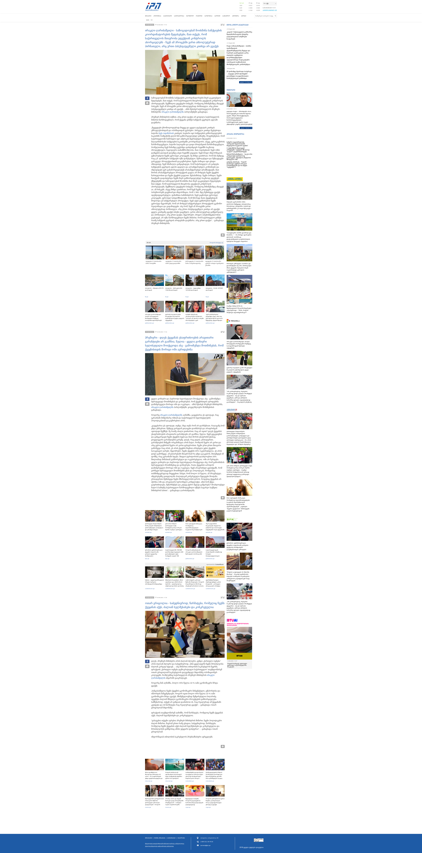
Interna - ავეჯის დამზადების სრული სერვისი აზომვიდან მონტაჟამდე (154, 582)
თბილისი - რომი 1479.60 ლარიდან (214, 289)
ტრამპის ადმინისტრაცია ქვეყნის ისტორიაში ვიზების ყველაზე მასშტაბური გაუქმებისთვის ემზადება (154, 554)
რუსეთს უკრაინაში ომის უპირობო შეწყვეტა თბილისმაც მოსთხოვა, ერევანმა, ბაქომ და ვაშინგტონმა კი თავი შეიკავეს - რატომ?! (239, 206)
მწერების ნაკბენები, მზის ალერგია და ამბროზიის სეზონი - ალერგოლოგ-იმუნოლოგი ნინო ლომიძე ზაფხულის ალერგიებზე (174, 584)
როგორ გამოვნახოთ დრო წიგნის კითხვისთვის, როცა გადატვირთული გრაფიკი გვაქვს (215, 801)
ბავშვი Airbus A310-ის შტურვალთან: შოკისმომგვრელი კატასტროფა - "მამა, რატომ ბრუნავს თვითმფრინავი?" (239, 309)
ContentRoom (219, 564)
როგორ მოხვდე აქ (216, 242)
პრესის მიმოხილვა (235, 134)
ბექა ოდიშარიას (166, 133)
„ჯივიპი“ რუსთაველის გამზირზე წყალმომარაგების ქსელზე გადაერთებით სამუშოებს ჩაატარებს (239, 35)
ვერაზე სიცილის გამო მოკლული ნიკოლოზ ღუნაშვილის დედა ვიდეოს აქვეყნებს (174, 317)
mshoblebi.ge (190, 781)
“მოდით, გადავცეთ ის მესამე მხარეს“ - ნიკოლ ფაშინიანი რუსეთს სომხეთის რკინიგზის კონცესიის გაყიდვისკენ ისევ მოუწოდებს (238, 576)
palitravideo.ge (149, 323)
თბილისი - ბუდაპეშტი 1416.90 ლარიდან (193, 289)
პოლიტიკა (157, 16)
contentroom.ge (150, 588)
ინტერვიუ (231, 90)
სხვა (147, 20)
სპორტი (217, 16)
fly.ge (146, 296)
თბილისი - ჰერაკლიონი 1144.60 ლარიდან (173, 289)
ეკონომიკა (208, 16)
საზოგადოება (179, 16)
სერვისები (171, 838)
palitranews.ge (190, 558)
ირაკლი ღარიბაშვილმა (173, 112)
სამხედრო (226, 16)
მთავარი (148, 16)
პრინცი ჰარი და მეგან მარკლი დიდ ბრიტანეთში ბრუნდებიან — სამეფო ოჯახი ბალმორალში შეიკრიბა (174, 802)
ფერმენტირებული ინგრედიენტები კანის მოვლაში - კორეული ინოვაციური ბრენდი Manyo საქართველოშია (214, 584)
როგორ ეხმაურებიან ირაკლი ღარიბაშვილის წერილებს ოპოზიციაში (194, 552)
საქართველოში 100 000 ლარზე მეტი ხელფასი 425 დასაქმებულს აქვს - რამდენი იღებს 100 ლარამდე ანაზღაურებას (174, 554)
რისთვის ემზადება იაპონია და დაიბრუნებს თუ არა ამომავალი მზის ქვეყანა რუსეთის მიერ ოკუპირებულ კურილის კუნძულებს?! (239, 268)
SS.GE (149, 242)
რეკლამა (181, 838)
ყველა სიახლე (245, 82)
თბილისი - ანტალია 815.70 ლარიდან (154, 289)
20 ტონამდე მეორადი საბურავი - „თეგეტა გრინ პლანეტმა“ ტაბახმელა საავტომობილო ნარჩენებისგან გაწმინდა (239, 75)
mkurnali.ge (148, 781)
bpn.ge (242, 3)
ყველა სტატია (245, 128)
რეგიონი (199, 16)
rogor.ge (188, 807)
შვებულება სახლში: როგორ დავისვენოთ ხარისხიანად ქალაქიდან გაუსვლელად (194, 801)
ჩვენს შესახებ (159, 838)
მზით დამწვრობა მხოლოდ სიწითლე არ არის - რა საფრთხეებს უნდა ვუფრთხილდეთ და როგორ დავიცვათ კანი (154, 776)
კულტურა (235, 16)
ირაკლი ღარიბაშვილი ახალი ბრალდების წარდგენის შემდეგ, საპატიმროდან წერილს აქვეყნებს (153, 318)
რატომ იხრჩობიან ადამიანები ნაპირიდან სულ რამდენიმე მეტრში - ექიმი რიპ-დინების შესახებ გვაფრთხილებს (174, 776)
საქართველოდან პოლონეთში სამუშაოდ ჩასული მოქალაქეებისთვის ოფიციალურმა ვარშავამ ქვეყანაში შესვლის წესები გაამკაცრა (215, 556)
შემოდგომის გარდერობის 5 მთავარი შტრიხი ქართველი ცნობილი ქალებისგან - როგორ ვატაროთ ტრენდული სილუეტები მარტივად (154, 803)
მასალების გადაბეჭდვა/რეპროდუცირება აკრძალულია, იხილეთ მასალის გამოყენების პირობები (164, 845)
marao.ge (148, 807)
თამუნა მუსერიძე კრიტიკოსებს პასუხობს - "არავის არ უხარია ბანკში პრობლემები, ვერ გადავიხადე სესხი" (195, 318)
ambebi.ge (148, 532)
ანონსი (243, 16)
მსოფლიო (190, 16)
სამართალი (167, 16)
